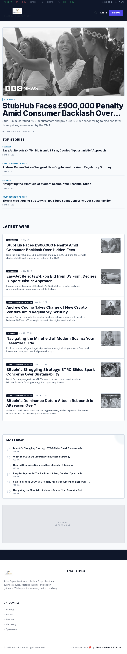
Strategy (9, 609)
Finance (9, 619)
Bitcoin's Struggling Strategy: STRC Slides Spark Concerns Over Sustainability (56, 200)
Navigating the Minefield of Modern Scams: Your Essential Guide (46, 184)
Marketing (10, 624)
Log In (103, 12)
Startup (8, 614)
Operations (10, 629)
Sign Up (116, 12)
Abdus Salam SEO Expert (109, 647)
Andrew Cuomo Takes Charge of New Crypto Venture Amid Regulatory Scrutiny (57, 167)
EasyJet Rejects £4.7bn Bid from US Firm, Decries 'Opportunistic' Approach (54, 150)
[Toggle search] (96, 12)
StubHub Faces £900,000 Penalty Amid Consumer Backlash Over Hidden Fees (62, 113)
